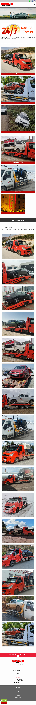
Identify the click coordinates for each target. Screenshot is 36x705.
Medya (18, 673)
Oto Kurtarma (18, 131)
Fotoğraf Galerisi (18, 672)
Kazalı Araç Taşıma (18, 102)
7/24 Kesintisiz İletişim (18, 682)
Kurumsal (18, 669)
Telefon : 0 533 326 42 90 (18, 679)
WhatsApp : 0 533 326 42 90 (18, 680)
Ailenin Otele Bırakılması (12, 213)
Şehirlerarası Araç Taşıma (18, 162)
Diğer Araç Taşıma (18, 191)
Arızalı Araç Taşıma (18, 73)
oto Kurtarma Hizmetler (18, 670)
